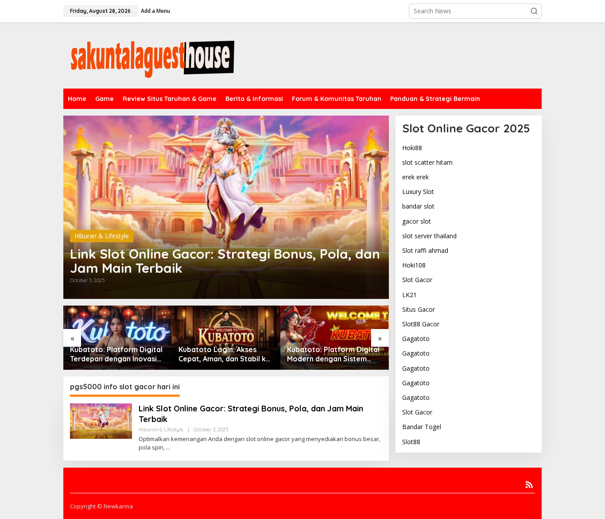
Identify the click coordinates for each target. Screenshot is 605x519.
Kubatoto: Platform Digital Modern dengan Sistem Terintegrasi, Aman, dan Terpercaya (333, 354)
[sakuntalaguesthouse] (151, 54)
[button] (534, 11)
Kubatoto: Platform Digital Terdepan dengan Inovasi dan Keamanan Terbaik (116, 354)
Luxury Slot (418, 191)
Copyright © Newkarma (101, 506)
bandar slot (418, 206)
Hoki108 (414, 265)
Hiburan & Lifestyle (101, 236)
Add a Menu (155, 11)
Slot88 (411, 442)
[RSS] (529, 484)
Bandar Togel (421, 426)
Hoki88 (412, 147)
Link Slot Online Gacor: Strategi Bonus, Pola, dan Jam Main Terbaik (225, 261)
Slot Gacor (417, 279)
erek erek (415, 177)
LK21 (409, 294)
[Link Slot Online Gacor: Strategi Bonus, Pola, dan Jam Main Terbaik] (168, 447)
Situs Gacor (418, 309)
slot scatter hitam (427, 162)
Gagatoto (416, 338)
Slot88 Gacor (420, 324)
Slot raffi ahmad (425, 250)
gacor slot (416, 221)
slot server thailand (429, 236)
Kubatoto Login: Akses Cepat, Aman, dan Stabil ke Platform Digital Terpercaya (224, 354)
